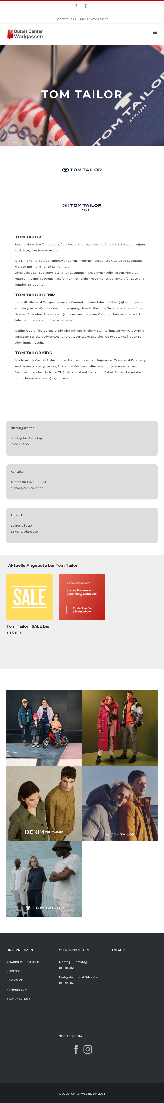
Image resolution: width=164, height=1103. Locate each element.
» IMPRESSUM (16, 989)
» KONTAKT (14, 980)
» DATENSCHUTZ (18, 999)
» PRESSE (13, 971)
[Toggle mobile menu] (155, 32)
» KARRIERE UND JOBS (22, 962)
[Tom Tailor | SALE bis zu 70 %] (29, 597)
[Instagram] (87, 1049)
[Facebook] (76, 1049)
